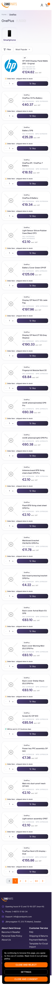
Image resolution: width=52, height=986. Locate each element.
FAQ (31, 932)
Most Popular (21, 49)
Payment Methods (38, 939)
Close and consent (26, 979)
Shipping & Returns (38, 936)
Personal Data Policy (12, 936)
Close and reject (26, 964)
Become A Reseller (11, 932)
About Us (6, 939)
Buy (34, 83)
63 (36, 881)
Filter (9, 49)
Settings (26, 972)
